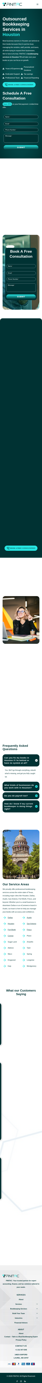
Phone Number (10, 130)
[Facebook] (17, 1381)
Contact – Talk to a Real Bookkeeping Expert (21, 1337)
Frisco (29, 930)
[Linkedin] (25, 1381)
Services (18, 1304)
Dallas (10, 918)
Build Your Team (18, 1313)
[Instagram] (21, 1381)
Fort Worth (12, 930)
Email (7, 124)
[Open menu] (37, 4)
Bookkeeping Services (18, 1309)
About (21, 1299)
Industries (18, 1318)
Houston (11, 924)
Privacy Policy (21, 1340)
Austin (29, 918)
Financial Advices (21, 1323)
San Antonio (31, 924)
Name (7, 117)
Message (8, 136)
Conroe (10, 936)
